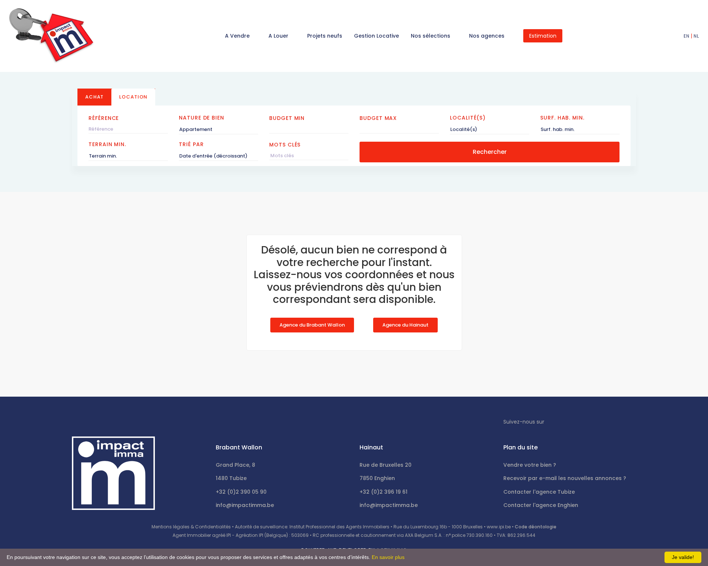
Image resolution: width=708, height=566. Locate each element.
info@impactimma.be (245, 505)
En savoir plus (388, 557)
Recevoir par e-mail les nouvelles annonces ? (564, 478)
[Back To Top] (687, 545)
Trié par (191, 144)
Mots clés (285, 144)
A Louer (279, 35)
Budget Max (378, 118)
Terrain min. (107, 144)
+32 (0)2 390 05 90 (241, 492)
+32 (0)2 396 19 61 (383, 492)
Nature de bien (201, 117)
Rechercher (490, 152)
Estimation (542, 35)
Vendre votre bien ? (529, 465)
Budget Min (287, 118)
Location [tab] (133, 96)
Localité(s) (468, 117)
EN (686, 36)
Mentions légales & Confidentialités (191, 527)
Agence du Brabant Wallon (312, 324)
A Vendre (238, 35)
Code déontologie (535, 527)
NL (696, 36)
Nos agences (487, 35)
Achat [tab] (94, 96)
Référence (103, 118)
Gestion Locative (376, 35)
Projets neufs (324, 35)
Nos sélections (431, 35)
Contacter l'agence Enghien (540, 505)
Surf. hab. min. (562, 117)
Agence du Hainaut (405, 324)
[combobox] (218, 129)
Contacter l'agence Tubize (539, 492)
